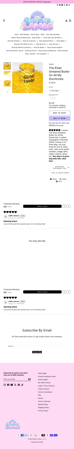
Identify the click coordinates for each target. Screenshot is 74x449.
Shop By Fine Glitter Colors (23, 44)
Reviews (32, 54)
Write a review (42, 206)
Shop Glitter (36, 37)
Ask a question (60, 173)
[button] (55, 130)
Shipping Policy (43, 407)
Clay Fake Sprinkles (53, 34)
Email (11, 346)
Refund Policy (43, 404)
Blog (27, 54)
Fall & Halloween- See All (14, 51)
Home (17, 34)
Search (40, 398)
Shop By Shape (39, 47)
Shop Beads (60, 41)
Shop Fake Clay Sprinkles (52, 37)
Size (51, 87)
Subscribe (37, 352)
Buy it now (60, 118)
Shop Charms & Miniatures (47, 51)
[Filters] (64, 206)
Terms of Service (44, 401)
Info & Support (42, 54)
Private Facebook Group (47, 376)
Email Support (43, 379)
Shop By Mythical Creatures (21, 47)
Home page (42, 373)
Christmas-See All (31, 51)
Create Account (43, 389)
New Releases (24, 34)
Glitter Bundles (63, 51)
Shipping (62, 105)
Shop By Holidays (14, 41)
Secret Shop (35, 34)
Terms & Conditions (45, 392)
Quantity (54, 95)
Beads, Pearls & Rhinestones (21, 37)
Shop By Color (41, 44)
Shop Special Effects (46, 41)
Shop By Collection (29, 41)
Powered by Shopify (37, 442)
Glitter (43, 34)
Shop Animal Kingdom (54, 47)
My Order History (44, 383)
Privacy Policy (43, 411)
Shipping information (59, 167)
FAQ (39, 395)
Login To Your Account (46, 386)
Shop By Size (53, 44)
